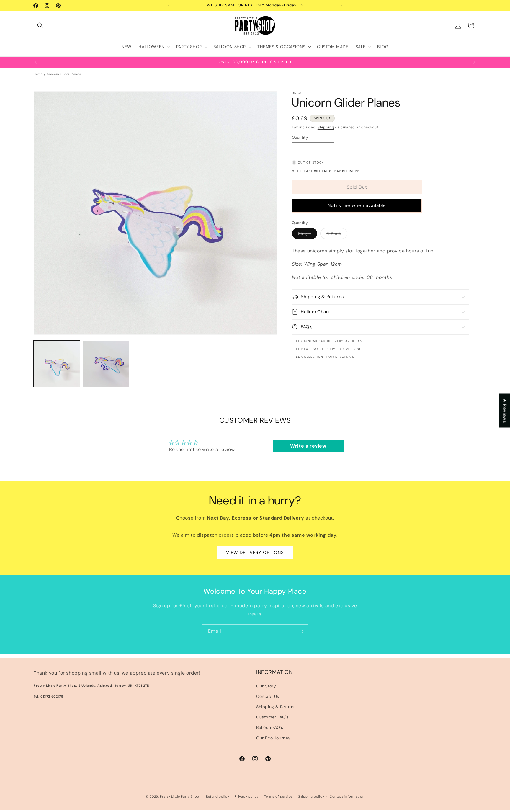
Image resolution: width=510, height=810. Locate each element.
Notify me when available (357, 205)
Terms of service (278, 796)
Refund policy (217, 796)
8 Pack (336, 235)
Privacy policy (247, 796)
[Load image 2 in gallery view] (106, 364)
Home (38, 74)
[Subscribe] (301, 631)
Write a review (308, 446)
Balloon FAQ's (269, 727)
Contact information (347, 796)
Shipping (326, 127)
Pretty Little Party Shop (179, 796)
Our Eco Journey (273, 738)
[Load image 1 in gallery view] (57, 364)
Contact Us (267, 696)
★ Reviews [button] (504, 410)
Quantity (300, 137)
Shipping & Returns (276, 706)
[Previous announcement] (168, 5)
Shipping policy (311, 796)
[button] (40, 25)
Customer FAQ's (272, 717)
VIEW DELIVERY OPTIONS (255, 552)
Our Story (266, 686)
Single (307, 235)
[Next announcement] (341, 5)
